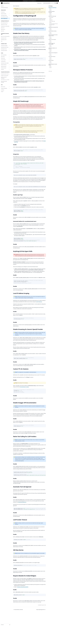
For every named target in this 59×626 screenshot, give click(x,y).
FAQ (1, 41)
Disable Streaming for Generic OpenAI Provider (53, 35)
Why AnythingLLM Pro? (40, 609)
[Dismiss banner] (58, 1)
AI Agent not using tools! (4, 75)
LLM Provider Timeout (52, 56)
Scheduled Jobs (3, 61)
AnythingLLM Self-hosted (4, 47)
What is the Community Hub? (5, 36)
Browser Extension (3, 64)
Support (2, 91)
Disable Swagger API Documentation (52, 44)
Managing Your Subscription (5, 26)
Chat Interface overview (4, 16)
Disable (50, 10)
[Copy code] (44, 150)
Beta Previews (3, 86)
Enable (50, 13)
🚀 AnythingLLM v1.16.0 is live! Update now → (29, 0)
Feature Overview (3, 13)
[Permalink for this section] (30, 33)
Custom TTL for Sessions (52, 39)
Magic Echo (2, 27)
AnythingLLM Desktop (4, 45)
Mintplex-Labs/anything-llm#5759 (22, 586)
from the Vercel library (24, 386)
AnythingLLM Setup (4, 15)
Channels (2, 69)
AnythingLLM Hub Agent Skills (53, 27)
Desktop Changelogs (4, 88)
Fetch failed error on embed (5, 79)
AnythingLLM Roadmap (4, 7)
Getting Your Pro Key (4, 24)
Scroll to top (50, 72)
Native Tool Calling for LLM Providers (53, 48)
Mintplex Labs (39, 3)
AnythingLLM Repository (22, 502)
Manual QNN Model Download (4, 82)
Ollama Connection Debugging (4, 78)
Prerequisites (51, 17)
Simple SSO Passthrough (52, 16)
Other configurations (4, 18)
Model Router (3, 58)
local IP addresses (39, 301)
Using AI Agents (3, 59)
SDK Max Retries (51, 60)
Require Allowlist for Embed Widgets (53, 64)
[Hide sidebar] (9, 624)
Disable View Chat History (52, 7)
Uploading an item (3, 39)
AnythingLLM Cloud (4, 48)
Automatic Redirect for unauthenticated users (53, 24)
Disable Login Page (52, 21)
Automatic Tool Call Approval (53, 52)
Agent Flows (3, 56)
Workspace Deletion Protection (52, 12)
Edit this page (50, 71)
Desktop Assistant (3, 67)
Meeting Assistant (3, 66)
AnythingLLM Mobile (4, 50)
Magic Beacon (3, 29)
